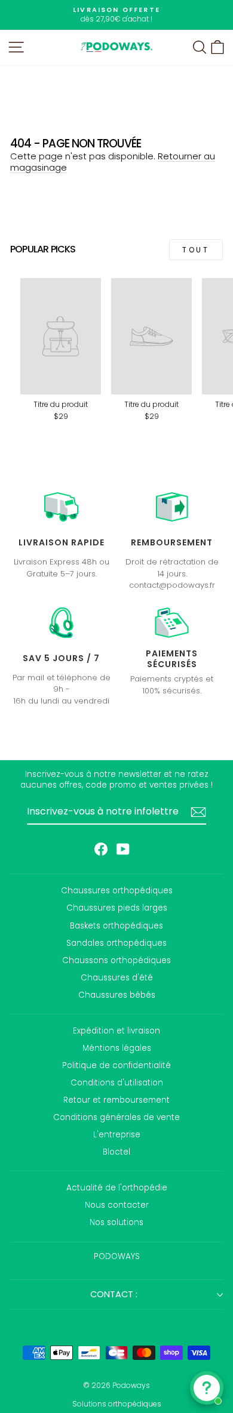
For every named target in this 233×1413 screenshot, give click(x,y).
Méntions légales (116, 1048)
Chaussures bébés (116, 995)
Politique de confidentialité (116, 1065)
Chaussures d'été (117, 977)
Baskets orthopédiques (116, 925)
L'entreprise (116, 1134)
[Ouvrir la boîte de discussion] (206, 1388)
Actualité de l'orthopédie (116, 1187)
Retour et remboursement (116, 1100)
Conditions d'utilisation (116, 1082)
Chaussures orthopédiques (117, 890)
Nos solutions (116, 1222)
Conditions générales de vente (116, 1117)
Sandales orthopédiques (116, 943)
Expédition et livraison (116, 1030)
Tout (195, 250)
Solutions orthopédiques (116, 1404)
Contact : (113, 1294)
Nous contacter (117, 1205)
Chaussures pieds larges (116, 908)
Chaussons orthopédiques (116, 960)
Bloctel (116, 1152)
